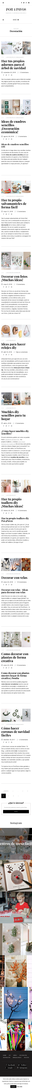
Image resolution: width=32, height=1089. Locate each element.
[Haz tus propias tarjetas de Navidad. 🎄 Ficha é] (16, 876)
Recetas (26, 1057)
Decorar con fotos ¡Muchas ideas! (14, 278)
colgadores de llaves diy (12, 439)
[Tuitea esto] (6, 75)
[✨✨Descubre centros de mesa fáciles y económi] (16, 844)
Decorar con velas (14, 577)
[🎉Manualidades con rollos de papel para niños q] (16, 907)
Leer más (19, 1086)
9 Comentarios (21, 665)
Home (4, 1055)
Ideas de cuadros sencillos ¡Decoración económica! (13, 126)
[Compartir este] (3, 75)
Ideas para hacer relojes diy (13, 346)
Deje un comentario (22, 352)
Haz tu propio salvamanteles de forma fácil (13, 203)
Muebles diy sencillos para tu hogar (13, 415)
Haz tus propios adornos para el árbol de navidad (13, 64)
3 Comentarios (20, 284)
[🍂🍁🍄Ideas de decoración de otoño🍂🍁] (16, 971)
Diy (15, 57)
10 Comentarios (22, 582)
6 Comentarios (22, 510)
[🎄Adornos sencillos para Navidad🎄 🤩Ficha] (16, 939)
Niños (15, 1055)
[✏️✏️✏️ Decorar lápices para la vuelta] (16, 1035)
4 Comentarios (23, 740)
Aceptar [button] (13, 1086)
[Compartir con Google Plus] (9, 75)
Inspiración (17, 272)
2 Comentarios (24, 72)
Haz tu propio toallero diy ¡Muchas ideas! (12, 502)
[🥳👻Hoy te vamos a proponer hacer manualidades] (16, 1003)
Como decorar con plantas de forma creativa (14, 657)
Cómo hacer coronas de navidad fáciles (15, 731)
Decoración (10, 57)
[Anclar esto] (11, 75)
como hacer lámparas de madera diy (13, 443)
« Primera (5, 791)
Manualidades (20, 57)
